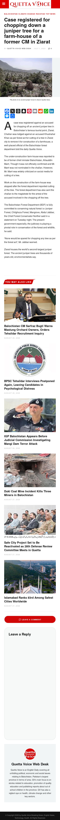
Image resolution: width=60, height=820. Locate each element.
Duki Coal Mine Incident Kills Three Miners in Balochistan (27, 493)
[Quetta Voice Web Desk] (30, 753)
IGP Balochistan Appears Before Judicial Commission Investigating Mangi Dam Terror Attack (27, 440)
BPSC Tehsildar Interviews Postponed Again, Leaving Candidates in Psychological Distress (29, 384)
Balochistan (11, 14)
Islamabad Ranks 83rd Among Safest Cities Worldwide (28, 599)
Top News (51, 14)
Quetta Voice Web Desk (19, 48)
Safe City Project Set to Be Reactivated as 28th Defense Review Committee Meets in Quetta (28, 546)
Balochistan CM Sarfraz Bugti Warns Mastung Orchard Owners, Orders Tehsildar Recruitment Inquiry (28, 329)
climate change (26, 14)
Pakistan (40, 14)
